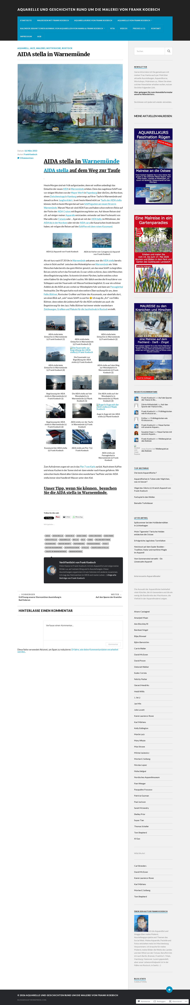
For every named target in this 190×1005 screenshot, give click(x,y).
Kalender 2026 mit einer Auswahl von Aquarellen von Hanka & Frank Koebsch (61, 28)
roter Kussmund (54, 547)
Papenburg (91, 192)
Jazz (32, 48)
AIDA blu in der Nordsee (55, 222)
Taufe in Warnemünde (56, 551)
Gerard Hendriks (141, 685)
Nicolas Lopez (140, 765)
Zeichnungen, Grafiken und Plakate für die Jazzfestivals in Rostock (76, 309)
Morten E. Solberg (142, 759)
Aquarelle (70, 215)
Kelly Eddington (141, 728)
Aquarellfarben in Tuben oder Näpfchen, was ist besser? (152, 480)
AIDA (65, 189)
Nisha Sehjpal (140, 771)
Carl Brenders (140, 866)
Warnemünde (100, 161)
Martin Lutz (139, 734)
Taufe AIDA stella (100, 547)
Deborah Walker (141, 667)
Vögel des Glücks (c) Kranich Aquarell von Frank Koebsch (152, 489)
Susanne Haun (147, 432)
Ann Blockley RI (141, 624)
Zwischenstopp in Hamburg (63, 196)
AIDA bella (96, 219)
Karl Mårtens (140, 722)
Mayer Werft (77, 192)
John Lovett (139, 710)
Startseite (26, 20)
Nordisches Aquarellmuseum (147, 777)
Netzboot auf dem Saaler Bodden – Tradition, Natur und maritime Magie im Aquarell (150, 549)
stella (85, 547)
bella (75, 539)
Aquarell (23, 48)
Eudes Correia (140, 673)
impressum (26, 36)
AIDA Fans (108, 536)
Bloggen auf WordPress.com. (32, 1000)
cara (90, 539)
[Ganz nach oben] (169, 989)
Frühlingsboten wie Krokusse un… (156, 412)
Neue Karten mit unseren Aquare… (155, 426)
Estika (144, 418)
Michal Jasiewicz (141, 753)
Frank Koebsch (30, 154)
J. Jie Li (137, 697)
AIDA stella (56, 170)
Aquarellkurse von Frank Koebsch (93, 20)
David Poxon (140, 660)
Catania (62, 219)
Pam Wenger (140, 783)
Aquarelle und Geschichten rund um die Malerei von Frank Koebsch (88, 9)
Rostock (67, 48)
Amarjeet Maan (141, 617)
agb (39, 36)
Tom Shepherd (140, 832)
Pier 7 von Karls (87, 466)
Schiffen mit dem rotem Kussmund (95, 226)
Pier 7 (105, 544)
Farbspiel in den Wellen (144, 497)
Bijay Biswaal (140, 636)
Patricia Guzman (141, 795)
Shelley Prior (139, 814)
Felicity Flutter (140, 679)
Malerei (40, 48)
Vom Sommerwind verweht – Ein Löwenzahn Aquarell (148, 560)
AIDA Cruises (64, 211)
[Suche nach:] (153, 51)
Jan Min (137, 703)
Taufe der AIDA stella (111, 200)
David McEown (141, 654)
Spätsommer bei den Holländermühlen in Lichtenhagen (151, 524)
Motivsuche (53, 48)
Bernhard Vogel (141, 630)
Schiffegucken (72, 547)
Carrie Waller (140, 648)
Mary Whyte (139, 740)
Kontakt (156, 28)
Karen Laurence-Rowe (144, 716)
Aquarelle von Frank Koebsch (134, 20)
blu (83, 539)
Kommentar (113, 644)
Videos (123, 28)
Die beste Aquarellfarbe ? (145, 472)
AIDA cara (85, 222)
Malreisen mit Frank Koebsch (53, 20)
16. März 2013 (30, 151)
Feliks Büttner (50, 294)
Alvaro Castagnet (142, 611)
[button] (62, 242)
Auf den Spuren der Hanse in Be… (156, 398)
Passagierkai (116, 286)
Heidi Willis (139, 691)
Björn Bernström (141, 642)
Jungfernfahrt (66, 200)
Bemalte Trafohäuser (143, 503)
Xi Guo (137, 838)
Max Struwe (139, 746)
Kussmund (51, 544)
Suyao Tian (139, 820)
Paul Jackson (140, 802)
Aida (48, 536)
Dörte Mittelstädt (149, 404)
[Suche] (169, 51)
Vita (112, 28)
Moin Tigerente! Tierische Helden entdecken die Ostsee (149, 533)
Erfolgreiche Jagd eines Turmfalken (149, 540)
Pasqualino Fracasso (143, 789)
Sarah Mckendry (141, 808)
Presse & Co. (139, 28)
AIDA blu (70, 536)
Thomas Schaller (141, 826)
